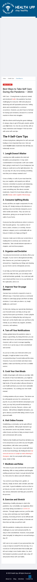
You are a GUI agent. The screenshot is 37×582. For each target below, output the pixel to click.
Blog (14, 579)
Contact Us (29, 579)
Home (4, 78)
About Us (8, 579)
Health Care (11, 78)
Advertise (21, 579)
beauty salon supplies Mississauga (19, 195)
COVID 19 (26, 508)
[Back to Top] (29, 576)
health (14, 99)
